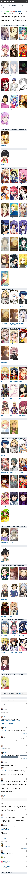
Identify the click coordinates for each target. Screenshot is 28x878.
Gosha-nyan (5, 856)
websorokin (5, 824)
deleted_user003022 (7, 866)
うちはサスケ (5, 838)
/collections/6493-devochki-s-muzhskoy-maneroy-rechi (11, 720)
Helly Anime (18, 11)
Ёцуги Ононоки (4, 869)
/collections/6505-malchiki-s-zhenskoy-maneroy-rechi (11, 722)
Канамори (2, 858)
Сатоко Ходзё (3, 863)
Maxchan (5, 727)
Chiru (4, 716)
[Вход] (26, 1)
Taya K (4, 832)
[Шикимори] (9, 1)
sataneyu (5, 843)
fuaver (4, 703)
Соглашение (3, 877)
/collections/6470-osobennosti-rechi (7, 723)
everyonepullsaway (7, 861)
